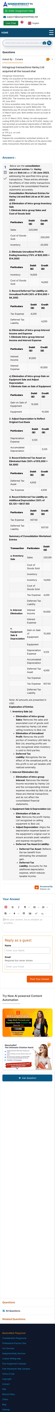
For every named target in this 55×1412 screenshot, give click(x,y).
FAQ (4, 1389)
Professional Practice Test (14, 1343)
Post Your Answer (39, 979)
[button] (5, 907)
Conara (19, 59)
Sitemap (6, 1409)
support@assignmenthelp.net (22, 16)
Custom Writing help (11, 1358)
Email (8, 957)
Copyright (6, 1379)
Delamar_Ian (45, 889)
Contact (6, 1384)
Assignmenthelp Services (13, 1353)
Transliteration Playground (14, 1338)
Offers (5, 1399)
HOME (4, 32)
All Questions (13, 1310)
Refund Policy (8, 1394)
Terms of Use (8, 1374)
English (35, 23)
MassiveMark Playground (14, 1333)
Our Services (8, 1348)
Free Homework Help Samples (16, 1368)
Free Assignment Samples (14, 1363)
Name (8, 945)
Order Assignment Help (20, 10)
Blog (4, 1404)
